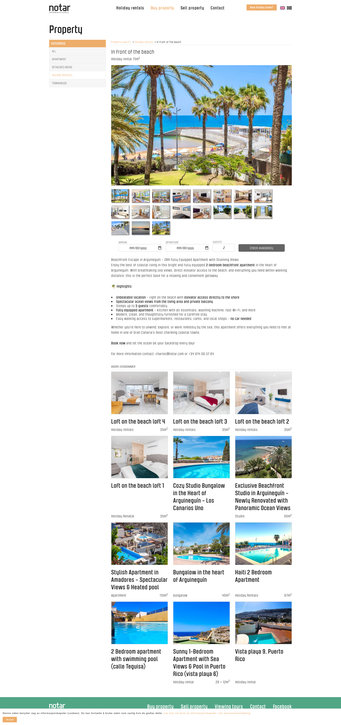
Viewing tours (229, 706)
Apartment (59, 59)
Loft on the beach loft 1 (137, 485)
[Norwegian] (289, 7)
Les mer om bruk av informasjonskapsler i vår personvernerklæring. (207, 713)
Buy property (162, 8)
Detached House (62, 67)
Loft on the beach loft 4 (138, 421)
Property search (121, 42)
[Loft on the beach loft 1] (139, 457)
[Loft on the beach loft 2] (263, 392)
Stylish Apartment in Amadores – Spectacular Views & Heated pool (139, 579)
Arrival (122, 242)
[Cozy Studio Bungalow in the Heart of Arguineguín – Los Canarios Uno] (201, 457)
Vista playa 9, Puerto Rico (259, 655)
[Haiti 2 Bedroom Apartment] (263, 543)
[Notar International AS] (59, 8)
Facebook (282, 706)
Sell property (192, 8)
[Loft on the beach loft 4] (139, 392)
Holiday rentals (130, 8)
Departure (172, 242)
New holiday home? (261, 7)
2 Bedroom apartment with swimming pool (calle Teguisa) (136, 658)
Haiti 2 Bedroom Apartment (253, 576)
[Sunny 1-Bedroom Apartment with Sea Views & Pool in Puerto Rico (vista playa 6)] (201, 622)
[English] (282, 7)
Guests (217, 242)
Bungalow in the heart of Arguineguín (198, 576)
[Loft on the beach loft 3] (201, 392)
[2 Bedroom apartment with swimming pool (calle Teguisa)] (139, 622)
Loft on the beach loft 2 (262, 421)
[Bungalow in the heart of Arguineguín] (201, 543)
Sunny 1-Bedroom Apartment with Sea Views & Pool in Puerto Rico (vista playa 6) (199, 662)
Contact (218, 8)
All (54, 51)
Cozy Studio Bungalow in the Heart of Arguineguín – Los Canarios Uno (199, 496)
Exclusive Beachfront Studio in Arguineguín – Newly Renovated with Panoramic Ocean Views (263, 496)
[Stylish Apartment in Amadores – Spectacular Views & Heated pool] (139, 543)
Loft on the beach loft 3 (200, 421)
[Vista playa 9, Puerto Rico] (263, 622)
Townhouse (59, 83)
